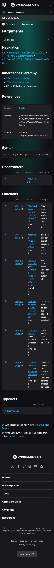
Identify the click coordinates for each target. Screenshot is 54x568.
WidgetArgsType (11, 411)
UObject (31, 282)
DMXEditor (24, 108)
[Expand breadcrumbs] (19, 24)
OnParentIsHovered (32, 365)
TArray (31, 212)
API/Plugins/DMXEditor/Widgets (17, 56)
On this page (9, 40)
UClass (31, 247)
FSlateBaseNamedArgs (17, 78)
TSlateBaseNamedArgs (17, 82)
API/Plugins (13, 52)
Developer (10, 24)
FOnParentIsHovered (32, 374)
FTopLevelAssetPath (32, 218)
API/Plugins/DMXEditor (33, 52)
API (4, 52)
